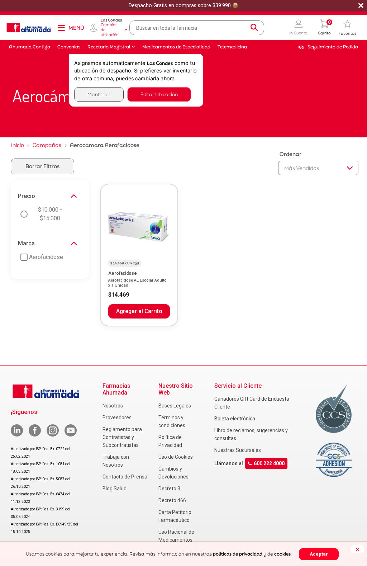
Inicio (17, 145)
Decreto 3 (169, 488)
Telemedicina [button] (232, 47)
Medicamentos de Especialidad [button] (176, 47)
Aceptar (319, 554)
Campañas (47, 145)
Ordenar (290, 154)
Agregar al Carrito (139, 311)
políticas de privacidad (237, 554)
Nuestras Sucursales (237, 450)
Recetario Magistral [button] (108, 47)
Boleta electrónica (234, 418)
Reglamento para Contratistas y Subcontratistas (122, 437)
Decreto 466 (172, 500)
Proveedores (117, 417)
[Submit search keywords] (254, 27)
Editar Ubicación (159, 94)
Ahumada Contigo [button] (29, 47)
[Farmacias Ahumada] (28, 27)
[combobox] (196, 27)
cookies (282, 554)
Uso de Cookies (175, 457)
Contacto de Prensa (125, 477)
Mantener (98, 94)
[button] (298, 27)
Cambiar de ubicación (110, 29)
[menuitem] (328, 47)
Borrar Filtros (42, 166)
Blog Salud (115, 488)
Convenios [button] (68, 47)
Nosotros (113, 406)
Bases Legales (174, 406)
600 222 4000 (269, 463)
